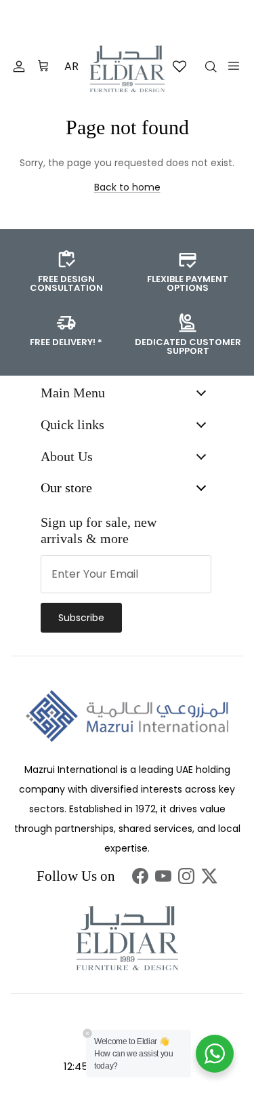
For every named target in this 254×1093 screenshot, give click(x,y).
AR (71, 66)
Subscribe (81, 617)
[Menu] (234, 66)
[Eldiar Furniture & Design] (127, 68)
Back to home (127, 187)
